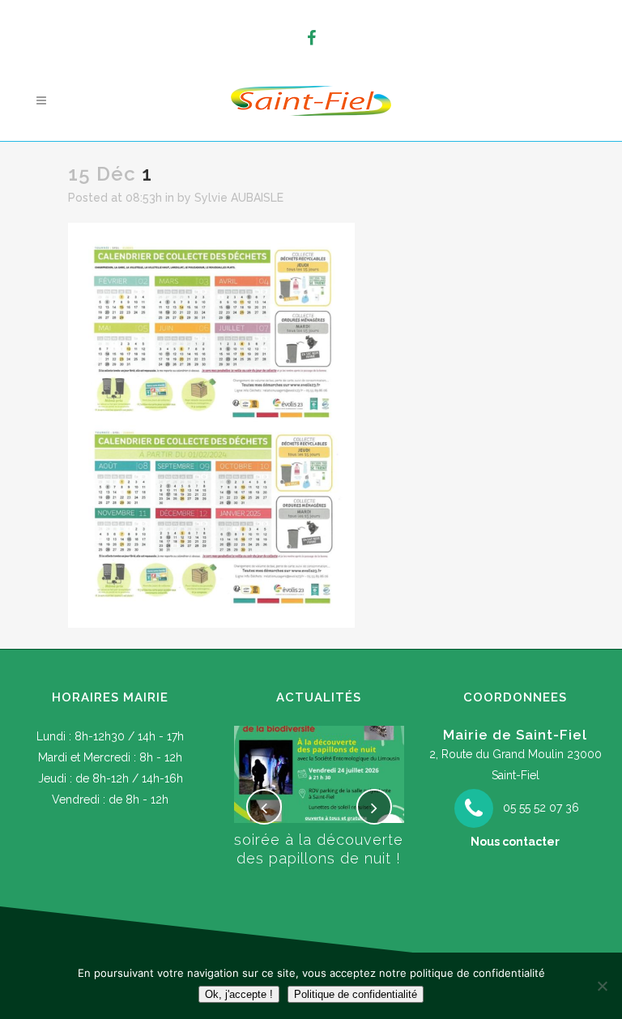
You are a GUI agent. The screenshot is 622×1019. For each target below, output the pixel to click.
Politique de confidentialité (355, 994)
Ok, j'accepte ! (239, 994)
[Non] (602, 986)
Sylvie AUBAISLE (238, 197)
